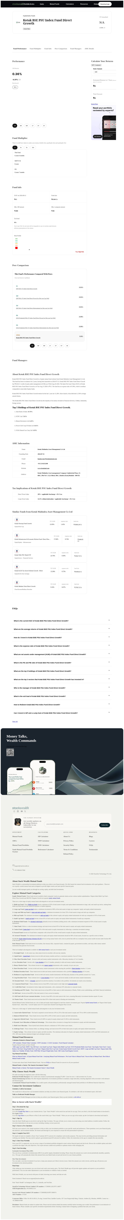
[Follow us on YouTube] (21, 811)
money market (48, 965)
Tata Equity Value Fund (99, 1047)
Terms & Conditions (70, 849)
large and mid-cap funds (39, 912)
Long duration (45, 977)
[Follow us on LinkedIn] (18, 811)
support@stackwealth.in (22, 866)
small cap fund (30, 918)
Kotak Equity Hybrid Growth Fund (69, 1049)
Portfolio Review (29, 4)
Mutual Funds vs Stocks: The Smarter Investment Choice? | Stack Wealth (33, 1068)
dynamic (32, 981)
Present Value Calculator (29, 1043)
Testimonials (93, 849)
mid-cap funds (44, 915)
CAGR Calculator (52, 1043)
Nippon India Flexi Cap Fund (49, 1049)
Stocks (42, 4)
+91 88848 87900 (20, 870)
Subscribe (104, 825)
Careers (92, 841)
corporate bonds (72, 984)
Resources (84, 4)
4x (21, 147)
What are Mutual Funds (19, 1056)
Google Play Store (23, 1111)
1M (15, 125)
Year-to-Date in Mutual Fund (93, 1056)
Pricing (96, 4)
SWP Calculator (43, 841)
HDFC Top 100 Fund (32, 1047)
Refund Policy (68, 854)
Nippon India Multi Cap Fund (61, 1047)
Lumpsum (98, 65)
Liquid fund (26, 956)
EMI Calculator (43, 845)
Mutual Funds (54, 4)
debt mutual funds (44, 949)
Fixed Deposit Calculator (66, 1043)
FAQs (91, 845)
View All (15, 721)
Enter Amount (97, 69)
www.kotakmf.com (43, 468)
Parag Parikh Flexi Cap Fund (32, 1049)
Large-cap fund (29, 909)
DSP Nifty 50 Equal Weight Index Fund (46, 1051)
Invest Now (27, 29)
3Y (38, 125)
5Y (44, 125)
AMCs (14, 841)
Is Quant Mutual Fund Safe (34, 1056)
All (67, 345)
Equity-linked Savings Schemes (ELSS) (30, 938)
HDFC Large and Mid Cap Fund (90, 1049)
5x (26, 147)
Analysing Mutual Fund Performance (54, 1056)
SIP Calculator (43, 836)
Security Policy (68, 845)
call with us (77, 1097)
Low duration (40, 962)
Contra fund (26, 929)
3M (21, 125)
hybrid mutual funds (91, 1002)
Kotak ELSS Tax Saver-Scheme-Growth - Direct (29, 570)
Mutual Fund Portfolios (20, 845)
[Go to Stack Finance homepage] (18, 4)
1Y (32, 125)
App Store (21, 1115)
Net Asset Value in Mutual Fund (75, 1056)
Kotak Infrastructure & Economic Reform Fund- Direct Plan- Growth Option (33, 539)
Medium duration (77, 971)
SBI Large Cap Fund (19, 1047)
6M (27, 125)
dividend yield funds (36, 921)
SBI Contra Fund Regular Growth (68, 1051)
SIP (93, 65)
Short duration (76, 968)
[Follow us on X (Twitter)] (25, 811)
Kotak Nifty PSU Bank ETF (23, 555)
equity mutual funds (54, 898)
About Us (66, 836)
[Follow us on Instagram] (14, 811)
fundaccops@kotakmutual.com (47, 459)
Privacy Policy (68, 841)
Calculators (70, 4)
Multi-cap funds (32, 904)
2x (15, 147)
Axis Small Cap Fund (46, 1047)
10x (33, 147)
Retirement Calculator (46, 849)
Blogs (91, 836)
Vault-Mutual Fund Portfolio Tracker (22, 851)
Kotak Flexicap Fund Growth (23, 523)
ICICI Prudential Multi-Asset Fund (81, 1047)
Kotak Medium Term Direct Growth (25, 586)
